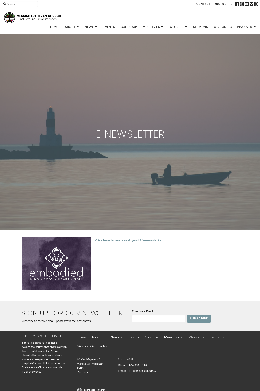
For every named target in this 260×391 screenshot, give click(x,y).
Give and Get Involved (233, 27)
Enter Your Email (142, 311)
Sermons (200, 27)
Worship (176, 27)
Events (109, 27)
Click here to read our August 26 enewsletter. (129, 240)
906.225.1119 (223, 4)
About (70, 27)
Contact (203, 4)
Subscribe (199, 318)
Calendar (129, 27)
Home (54, 27)
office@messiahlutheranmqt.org (142, 370)
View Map (83, 372)
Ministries (151, 27)
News (89, 27)
